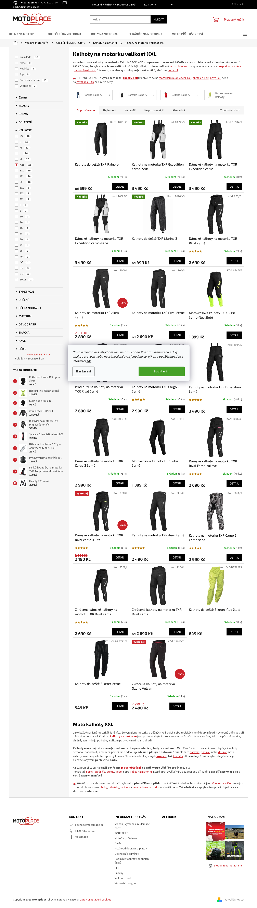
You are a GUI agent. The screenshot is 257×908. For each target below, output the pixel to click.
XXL (25, 165)
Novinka (27, 69)
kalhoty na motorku (123, 737)
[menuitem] (26, 34)
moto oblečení (178, 66)
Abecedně (178, 110)
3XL (25, 171)
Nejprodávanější (154, 110)
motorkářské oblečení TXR (175, 78)
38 (24, 251)
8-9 (24, 274)
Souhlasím (161, 371)
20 (24, 239)
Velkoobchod (123, 878)
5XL (25, 182)
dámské (195, 752)
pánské (205, 752)
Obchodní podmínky (127, 854)
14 (24, 222)
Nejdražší (130, 110)
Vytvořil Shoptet (234, 900)
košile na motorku (141, 772)
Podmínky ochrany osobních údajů (132, 861)
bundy (110, 772)
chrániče (100, 772)
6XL (24, 188)
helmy (89, 772)
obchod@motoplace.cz (89, 825)
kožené (161, 756)
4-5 (24, 262)
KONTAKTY (150, 4)
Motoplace (81, 837)
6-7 (24, 268)
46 (24, 257)
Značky (119, 873)
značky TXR (130, 78)
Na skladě (29, 57)
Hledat (159, 19)
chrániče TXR (201, 78)
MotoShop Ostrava (126, 838)
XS (24, 136)
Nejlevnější (109, 110)
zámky (103, 787)
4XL (25, 176)
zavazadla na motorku (145, 787)
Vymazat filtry (37, 355)
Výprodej (27, 86)
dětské (222, 752)
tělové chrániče (221, 784)
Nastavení (83, 371)
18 (24, 234)
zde (89, 361)
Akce (25, 63)
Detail (119, 186)
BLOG (118, 868)
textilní (178, 756)
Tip (24, 74)
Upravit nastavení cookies (95, 900)
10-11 (25, 280)
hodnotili (173, 70)
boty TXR (215, 78)
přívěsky (114, 787)
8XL (24, 199)
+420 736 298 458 (85, 831)
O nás (118, 844)
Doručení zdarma (33, 80)
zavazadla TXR (85, 82)
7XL (24, 193)
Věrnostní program (126, 883)
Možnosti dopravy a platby (131, 849)
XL (24, 159)
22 (24, 245)
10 (24, 217)
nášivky (125, 787)
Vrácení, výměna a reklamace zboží (114, 4)
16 (24, 228)
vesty (119, 772)
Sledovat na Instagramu (228, 866)
